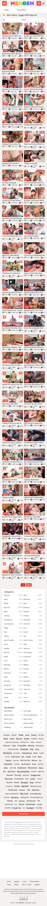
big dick (25, 786)
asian (12, 739)
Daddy (13, 628)
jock (27, 735)
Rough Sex (13, 685)
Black (13, 611)
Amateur (13, 595)
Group (13, 644)
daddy (26, 739)
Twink (13, 697)
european (16, 753)
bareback (7, 753)
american (40, 746)
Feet (13, 632)
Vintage (13, 701)
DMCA (16, 884)
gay (31, 749)
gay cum (16, 760)
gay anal (9, 782)
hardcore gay (35, 786)
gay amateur (31, 801)
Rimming (13, 681)
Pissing (33, 669)
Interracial (33, 656)
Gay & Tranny (33, 640)
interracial (15, 757)
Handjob (13, 648)
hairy (41, 768)
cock (34, 757)
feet (15, 801)
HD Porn (13, 652)
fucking (16, 764)
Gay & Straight (13, 640)
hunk (28, 757)
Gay (33, 636)
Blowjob (33, 611)
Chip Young (33, 719)
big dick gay (9, 804)
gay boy (40, 764)
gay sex (35, 790)
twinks (10, 801)
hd (24, 808)
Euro (33, 628)
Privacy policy (34, 881)
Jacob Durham (13, 715)
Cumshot (33, 624)
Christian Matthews (33, 715)
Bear (33, 603)
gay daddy (39, 808)
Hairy (33, 644)
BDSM (13, 603)
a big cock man (13, 749)
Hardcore (33, 648)
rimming (14, 797)
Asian (13, 599)
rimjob (21, 804)
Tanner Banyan (13, 723)
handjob (30, 808)
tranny (39, 779)
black (6, 739)
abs (4, 771)
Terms (9, 884)
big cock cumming (12, 742)
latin (42, 753)
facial (7, 757)
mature (34, 761)
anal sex (34, 771)
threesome (12, 790)
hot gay (41, 735)
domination (19, 779)
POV (33, 673)
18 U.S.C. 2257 (26, 884)
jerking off (24, 797)
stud (37, 749)
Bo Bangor (13, 727)
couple (39, 804)
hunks (34, 764)
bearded (10, 775)
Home (6, 10)
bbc (22, 757)
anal (32, 782)
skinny (8, 760)
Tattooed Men (13, 689)
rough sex (16, 808)
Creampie (33, 620)
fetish (17, 786)
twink (20, 735)
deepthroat (27, 753)
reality (16, 782)
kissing (31, 746)
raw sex (6, 797)
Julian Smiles (33, 727)
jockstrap (12, 768)
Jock (13, 661)
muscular (9, 779)
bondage (17, 775)
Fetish (33, 632)
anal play (8, 808)
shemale (38, 782)
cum (32, 742)
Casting (13, 616)
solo (14, 746)
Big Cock (13, 607)
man (6, 768)
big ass (22, 801)
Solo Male (33, 685)
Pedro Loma (13, 719)
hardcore (22, 768)
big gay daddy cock (36, 797)
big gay (41, 739)
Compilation (13, 620)
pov (15, 804)
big (40, 760)
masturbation (23, 771)
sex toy (41, 771)
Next (28, 585)
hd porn (26, 775)
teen (28, 790)
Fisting (13, 636)
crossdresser (35, 794)
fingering (9, 786)
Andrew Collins (33, 723)
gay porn (11, 771)
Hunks (13, 656)
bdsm (35, 753)
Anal (33, 595)
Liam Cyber (33, 711)
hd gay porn (24, 742)
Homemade (33, 652)
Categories (22, 10)
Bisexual (33, 607)
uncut (14, 735)
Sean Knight (13, 711)
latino (32, 779)
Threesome (13, 693)
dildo (27, 779)
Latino (33, 661)
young (33, 735)
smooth (38, 742)
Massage (13, 665)
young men (22, 746)
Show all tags (23, 814)
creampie (34, 739)
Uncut (33, 697)
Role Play (33, 681)
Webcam (33, 701)
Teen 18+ (33, 689)
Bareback (33, 599)
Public (13, 677)
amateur (24, 749)
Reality (33, 677)
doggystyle (35, 775)
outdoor (6, 735)
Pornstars (13, 673)
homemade (30, 804)
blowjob (24, 782)
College (33, 616)
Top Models (9, 707)
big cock (24, 794)
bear (40, 757)
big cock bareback (12, 794)
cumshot (8, 764)
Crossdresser (13, 624)
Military (33, 665)
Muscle (13, 669)
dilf (38, 801)
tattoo (22, 790)
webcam (6, 746)
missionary (32, 768)
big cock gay (25, 760)
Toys (33, 693)
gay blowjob (25, 764)
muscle (19, 739)
